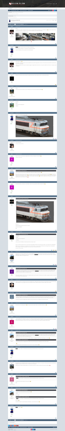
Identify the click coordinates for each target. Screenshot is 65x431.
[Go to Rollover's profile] (12, 285)
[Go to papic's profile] (12, 159)
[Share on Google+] (10, 425)
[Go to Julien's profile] (12, 257)
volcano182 (11, 140)
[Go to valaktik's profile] (12, 32)
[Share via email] (16, 425)
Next (22, 24)
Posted (18, 26)
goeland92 (25, 339)
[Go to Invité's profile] (12, 272)
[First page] (8, 24)
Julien (12, 251)
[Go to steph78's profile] (12, 379)
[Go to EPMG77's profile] (12, 202)
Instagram (53, 10)
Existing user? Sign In (49, 3)
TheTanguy (11, 86)
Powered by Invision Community (53, 429)
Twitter (54, 10)
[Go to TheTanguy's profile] (12, 92)
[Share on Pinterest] (17, 425)
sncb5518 (12, 316)
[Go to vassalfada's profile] (12, 366)
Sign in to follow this (49, 20)
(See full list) (21, 12)
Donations (26, 8)
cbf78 (12, 168)
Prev (10, 24)
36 (55, 20)
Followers (53, 20)
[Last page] (23, 24)
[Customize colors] (56, 4)
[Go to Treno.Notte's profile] (10, 21)
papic (24, 170)
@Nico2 (16, 348)
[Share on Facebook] (9, 425)
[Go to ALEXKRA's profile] (12, 79)
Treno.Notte (12, 45)
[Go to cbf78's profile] (12, 174)
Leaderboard (21, 8)
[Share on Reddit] (14, 425)
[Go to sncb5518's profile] (12, 322)
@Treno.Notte (36, 254)
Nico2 (12, 330)
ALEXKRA (12, 73)
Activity (15, 8)
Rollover (12, 279)
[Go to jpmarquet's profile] (12, 105)
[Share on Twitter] (8, 425)
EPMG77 (12, 196)
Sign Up (54, 3)
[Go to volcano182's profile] (12, 146)
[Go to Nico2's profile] (12, 336)
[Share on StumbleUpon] (15, 425)
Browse (10, 8)
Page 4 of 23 (26, 24)
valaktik (12, 26)
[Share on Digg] (12, 425)
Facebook (56, 10)
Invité (12, 266)
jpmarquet (25, 234)
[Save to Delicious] (13, 425)
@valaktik (17, 47)
